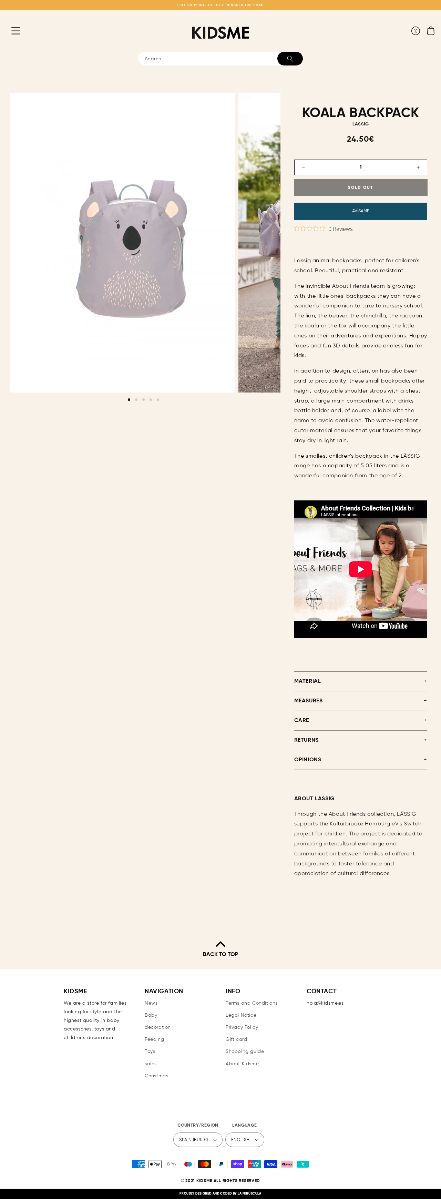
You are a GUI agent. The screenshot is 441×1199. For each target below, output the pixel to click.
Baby (151, 1015)
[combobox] (220, 58)
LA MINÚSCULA (249, 1193)
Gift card (236, 1039)
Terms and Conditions (252, 1003)
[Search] (290, 58)
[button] (10, 30)
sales (151, 1063)
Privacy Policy (242, 1027)
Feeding (154, 1039)
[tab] (129, 399)
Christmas (156, 1076)
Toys (150, 1051)
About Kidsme (242, 1063)
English (240, 1140)
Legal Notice (241, 1015)
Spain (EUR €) (193, 1140)
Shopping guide (245, 1051)
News (151, 1003)
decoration (158, 1027)
